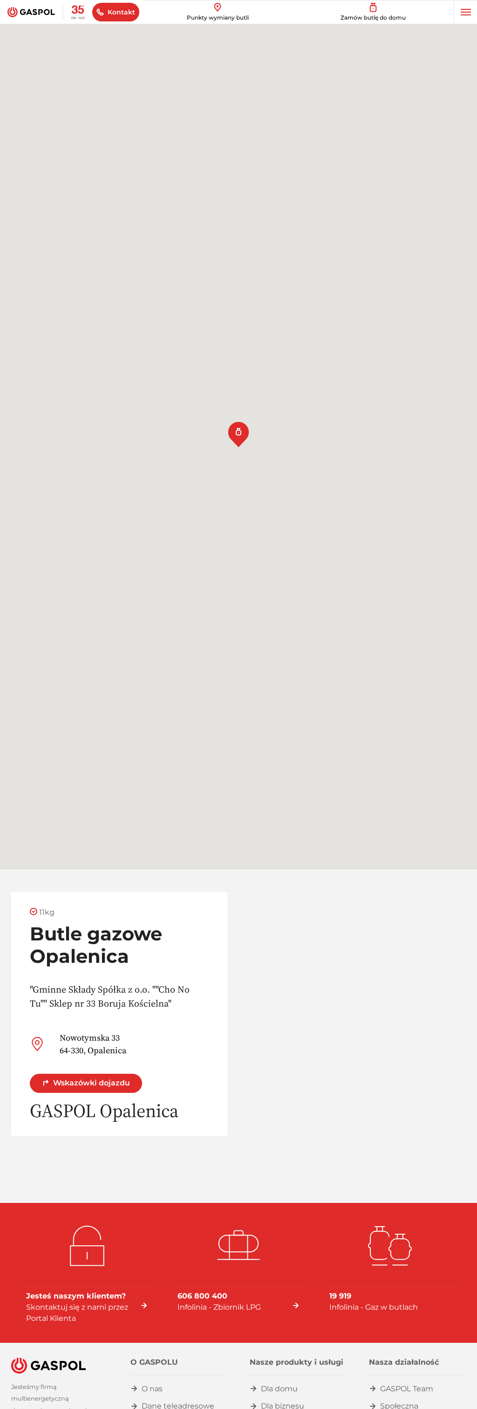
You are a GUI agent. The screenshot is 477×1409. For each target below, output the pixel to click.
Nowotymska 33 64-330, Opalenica (93, 1044)
